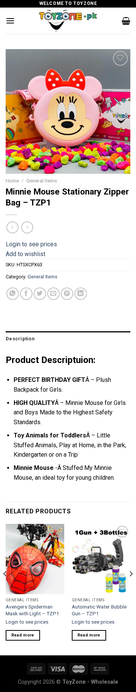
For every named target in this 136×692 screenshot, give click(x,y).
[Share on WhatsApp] (12, 293)
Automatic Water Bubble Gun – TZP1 (99, 610)
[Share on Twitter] (40, 293)
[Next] (130, 589)
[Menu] (10, 20)
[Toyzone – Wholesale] (68, 21)
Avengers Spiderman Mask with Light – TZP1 (32, 610)
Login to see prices (31, 244)
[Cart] (126, 20)
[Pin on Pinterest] (67, 293)
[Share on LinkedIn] (80, 293)
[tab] (68, 338)
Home (12, 181)
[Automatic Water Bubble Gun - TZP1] (101, 559)
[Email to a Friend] (53, 293)
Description (20, 338)
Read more (22, 635)
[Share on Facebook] (26, 293)
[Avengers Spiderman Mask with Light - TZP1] (35, 559)
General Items (41, 181)
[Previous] (5, 589)
